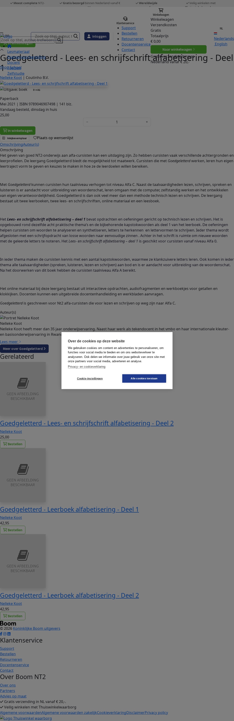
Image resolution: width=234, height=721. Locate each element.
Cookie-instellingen (90, 378)
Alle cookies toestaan (144, 378)
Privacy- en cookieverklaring (86, 366)
